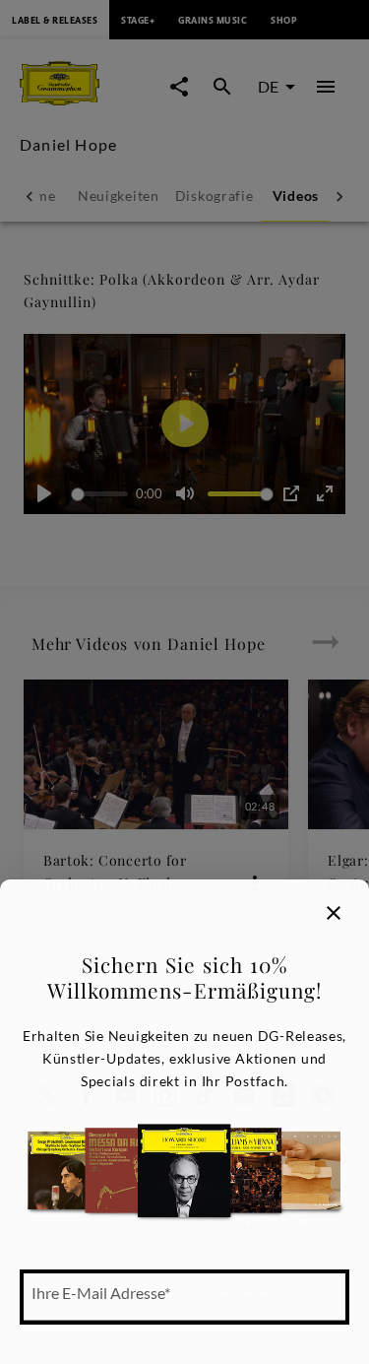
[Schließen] (333, 913)
